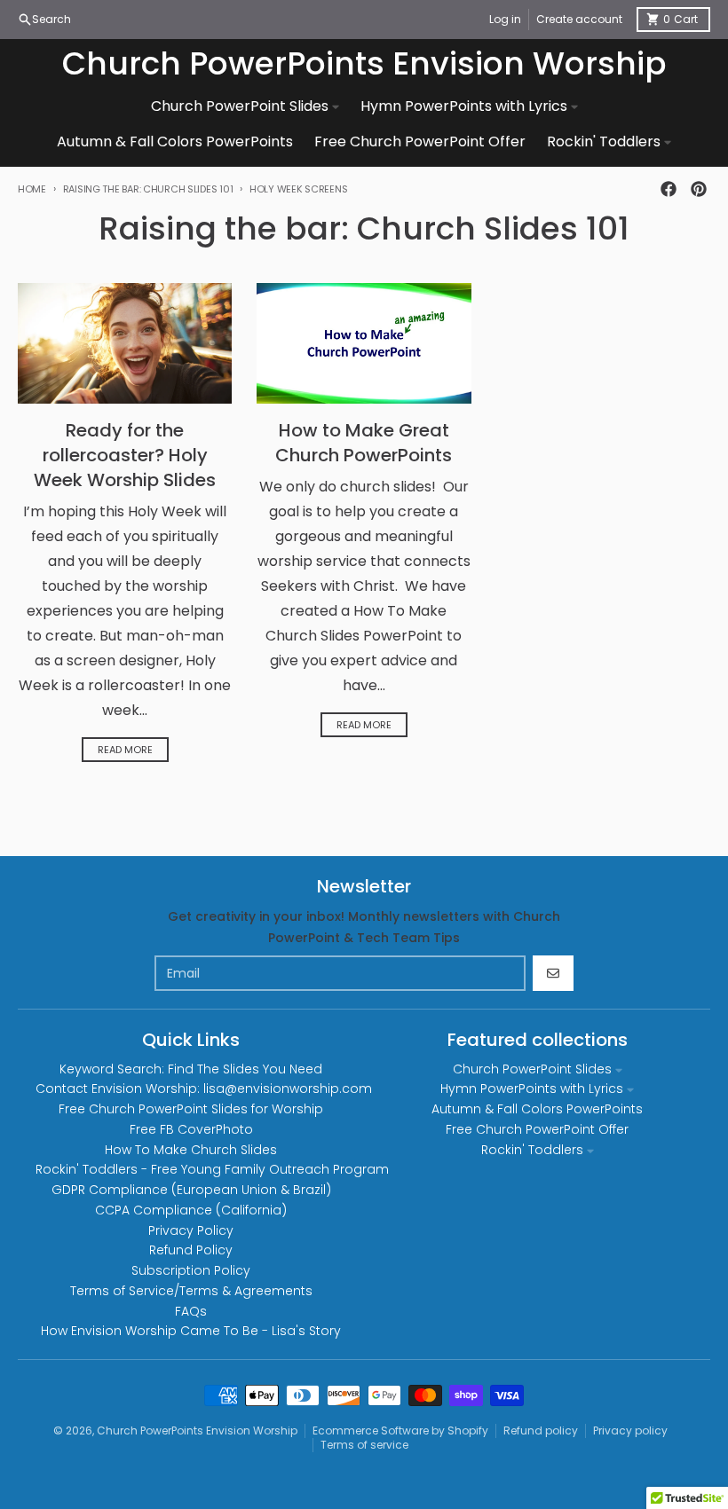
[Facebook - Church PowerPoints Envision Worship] (668, 188)
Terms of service (364, 1444)
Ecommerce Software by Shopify (400, 1430)
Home (32, 189)
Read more (125, 750)
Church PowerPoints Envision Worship (364, 64)
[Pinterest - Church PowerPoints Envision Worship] (698, 188)
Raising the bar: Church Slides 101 (148, 189)
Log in (505, 19)
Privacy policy (630, 1430)
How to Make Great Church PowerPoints (363, 443)
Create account (579, 19)
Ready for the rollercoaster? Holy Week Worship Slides (125, 455)
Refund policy (540, 1430)
